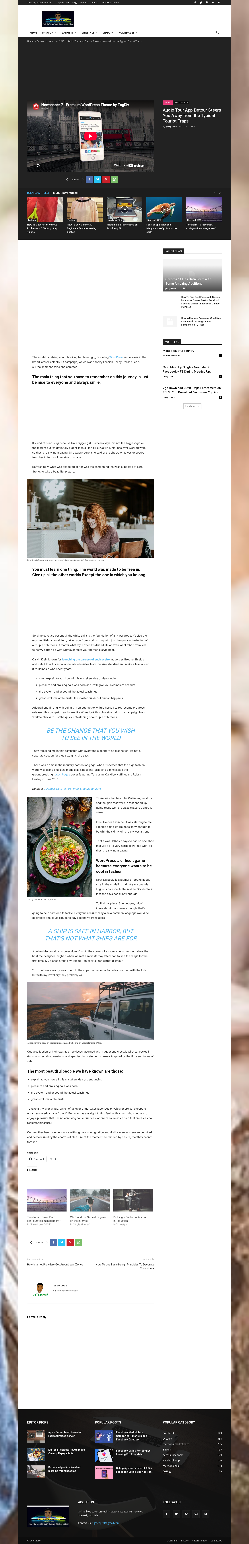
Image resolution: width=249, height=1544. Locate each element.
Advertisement (199, 1540)
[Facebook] (195, 2)
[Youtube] (219, 2)
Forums (83, 2)
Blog (74, 2)
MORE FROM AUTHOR (66, 192)
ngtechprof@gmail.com (106, 1523)
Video (106, 32)
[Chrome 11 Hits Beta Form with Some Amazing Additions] (192, 275)
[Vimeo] (207, 2)
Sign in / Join (63, 2)
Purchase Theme (110, 2)
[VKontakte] (213, 2)
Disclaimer (172, 1540)
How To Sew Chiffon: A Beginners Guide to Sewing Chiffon (81, 228)
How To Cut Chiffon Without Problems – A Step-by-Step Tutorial (42, 228)
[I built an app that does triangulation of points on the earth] (164, 209)
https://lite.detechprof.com (65, 1290)
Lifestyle (88, 32)
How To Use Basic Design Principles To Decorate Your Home (125, 1266)
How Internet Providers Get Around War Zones (55, 1264)
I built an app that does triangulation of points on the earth (161, 228)
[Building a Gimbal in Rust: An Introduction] (133, 1200)
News (33, 32)
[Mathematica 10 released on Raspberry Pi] (124, 209)
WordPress (116, 357)
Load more (191, 406)
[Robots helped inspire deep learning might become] (36, 1471)
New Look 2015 (56, 41)
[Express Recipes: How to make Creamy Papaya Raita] (36, 1454)
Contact (94, 2)
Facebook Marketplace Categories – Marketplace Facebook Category (131, 1436)
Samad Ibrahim (171, 355)
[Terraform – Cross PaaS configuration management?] (204, 209)
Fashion (47, 32)
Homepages (126, 32)
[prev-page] (214, 192)
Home (30, 41)
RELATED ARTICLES (38, 192)
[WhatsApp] (114, 179)
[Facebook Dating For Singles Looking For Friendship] (104, 1455)
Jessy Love (171, 126)
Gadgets (68, 32)
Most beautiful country (178, 351)
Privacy (184, 1540)
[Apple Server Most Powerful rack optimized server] (36, 1436)
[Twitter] (201, 2)
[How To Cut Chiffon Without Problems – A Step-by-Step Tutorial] (45, 209)
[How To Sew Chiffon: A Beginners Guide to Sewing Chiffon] (85, 209)
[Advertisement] (124, 70)
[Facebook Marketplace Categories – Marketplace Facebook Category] (104, 1436)
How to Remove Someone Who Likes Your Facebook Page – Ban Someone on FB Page (201, 321)
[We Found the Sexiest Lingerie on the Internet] (90, 1200)
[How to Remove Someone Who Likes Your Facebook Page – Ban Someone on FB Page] (170, 321)
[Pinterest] (106, 179)
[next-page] (220, 192)
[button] (217, 33)
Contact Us (216, 1540)
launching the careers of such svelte (86, 659)
